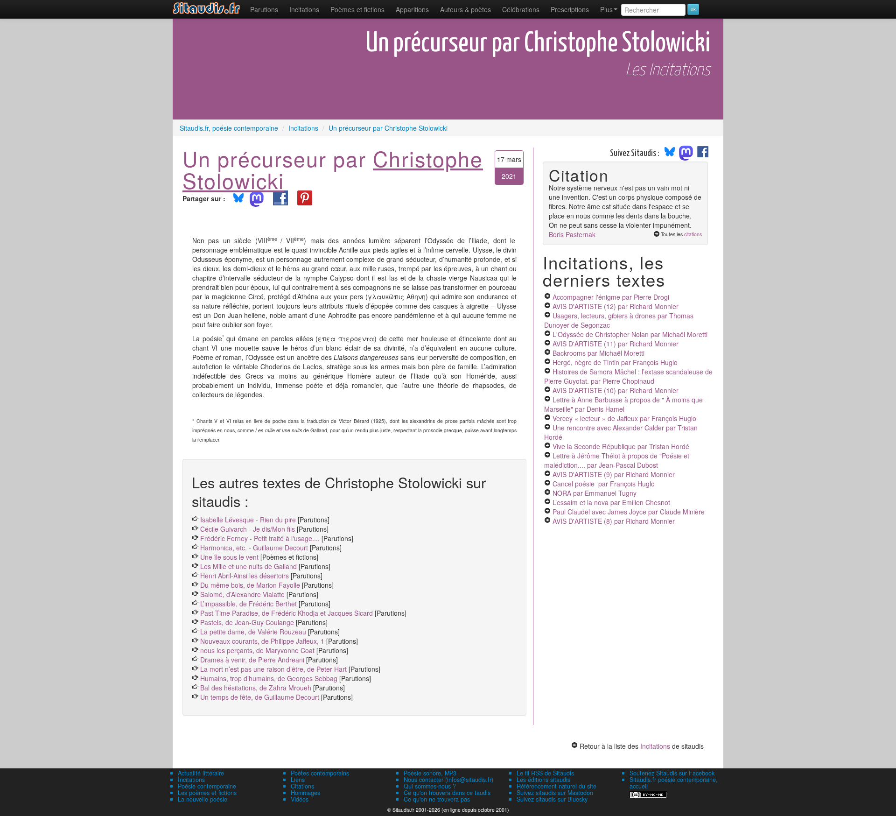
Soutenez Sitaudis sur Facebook (672, 773)
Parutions (264, 9)
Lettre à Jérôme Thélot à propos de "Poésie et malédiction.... (616, 460)
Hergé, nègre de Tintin (615, 362)
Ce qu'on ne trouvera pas (437, 799)
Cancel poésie (604, 483)
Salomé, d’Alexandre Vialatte (242, 594)
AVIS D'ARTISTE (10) (616, 390)
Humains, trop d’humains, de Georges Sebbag (268, 678)
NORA (595, 493)
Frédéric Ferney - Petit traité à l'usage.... (260, 538)
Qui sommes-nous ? (430, 786)
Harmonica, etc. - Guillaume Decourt (254, 547)
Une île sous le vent (229, 557)
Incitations (655, 746)
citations (693, 234)
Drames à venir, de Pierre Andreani (252, 659)
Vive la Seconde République (621, 446)
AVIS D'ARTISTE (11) (616, 343)
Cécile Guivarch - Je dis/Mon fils (247, 529)
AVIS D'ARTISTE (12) (616, 306)
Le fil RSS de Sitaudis (545, 773)
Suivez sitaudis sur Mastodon (555, 792)
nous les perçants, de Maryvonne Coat (257, 650)
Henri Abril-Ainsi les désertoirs (244, 575)
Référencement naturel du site (556, 786)
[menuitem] (264, 9)
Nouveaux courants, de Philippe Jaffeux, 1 (262, 641)
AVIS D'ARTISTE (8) (614, 521)
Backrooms (598, 353)
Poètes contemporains (320, 773)
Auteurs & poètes (465, 9)
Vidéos (299, 799)
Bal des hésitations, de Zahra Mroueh (255, 687)
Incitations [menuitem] (304, 9)
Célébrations (520, 9)
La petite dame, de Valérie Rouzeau (253, 631)
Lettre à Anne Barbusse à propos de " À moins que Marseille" (623, 404)
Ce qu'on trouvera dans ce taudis (447, 792)
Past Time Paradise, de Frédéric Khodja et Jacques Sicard (286, 613)
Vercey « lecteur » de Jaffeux (624, 418)
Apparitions (412, 9)
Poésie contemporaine (207, 786)
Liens (298, 779)
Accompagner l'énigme (611, 297)
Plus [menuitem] (606, 9)
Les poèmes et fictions (207, 792)
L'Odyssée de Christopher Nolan (630, 334)
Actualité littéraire (201, 773)
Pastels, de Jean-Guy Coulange (247, 622)
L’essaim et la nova (611, 502)
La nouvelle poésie (202, 799)
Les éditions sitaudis (543, 779)
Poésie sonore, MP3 (430, 773)
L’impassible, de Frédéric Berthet (248, 603)
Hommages (305, 792)
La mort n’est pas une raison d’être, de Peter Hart (273, 669)
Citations (302, 786)
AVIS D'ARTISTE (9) (614, 474)
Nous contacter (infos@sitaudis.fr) (448, 779)
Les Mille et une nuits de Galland (248, 566)
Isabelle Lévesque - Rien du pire (248, 519)
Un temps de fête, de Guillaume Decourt (259, 697)
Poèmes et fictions (357, 9)
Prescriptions (570, 9)
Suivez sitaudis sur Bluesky (552, 799)
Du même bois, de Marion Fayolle (250, 585)
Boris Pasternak (572, 234)
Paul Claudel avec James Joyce (629, 511)
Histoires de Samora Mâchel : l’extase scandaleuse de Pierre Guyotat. (628, 376)
